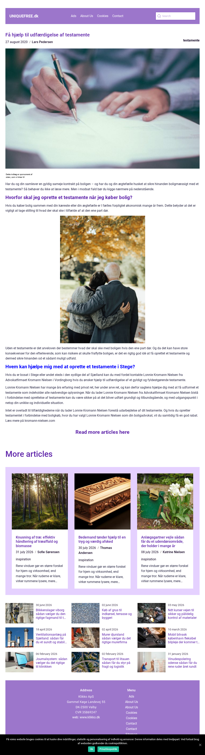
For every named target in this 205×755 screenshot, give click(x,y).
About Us (86, 16)
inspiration (23, 559)
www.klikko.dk (90, 717)
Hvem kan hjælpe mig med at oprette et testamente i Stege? (70, 366)
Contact (117, 16)
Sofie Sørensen (48, 552)
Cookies (102, 16)
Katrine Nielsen (174, 552)
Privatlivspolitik (108, 749)
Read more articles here (102, 432)
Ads (73, 16)
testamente (191, 40)
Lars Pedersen (42, 42)
